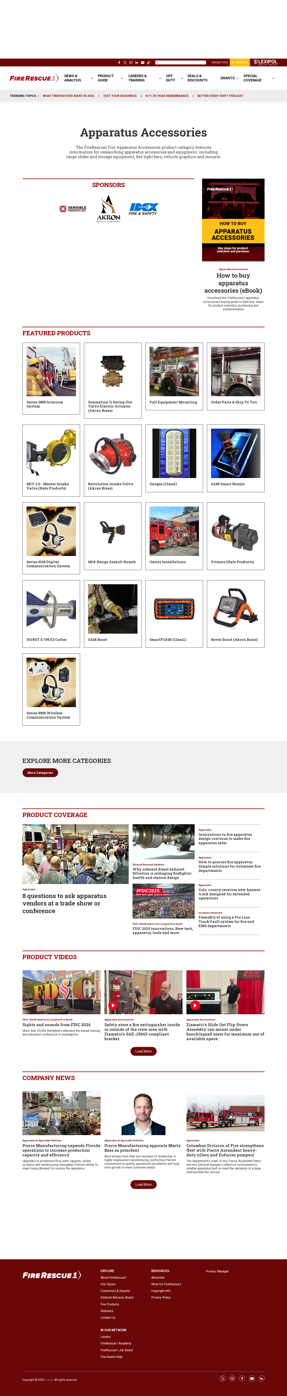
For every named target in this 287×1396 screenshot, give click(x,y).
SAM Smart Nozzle (227, 484)
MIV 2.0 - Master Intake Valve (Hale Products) (48, 486)
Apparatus (28, 889)
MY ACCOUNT (240, 62)
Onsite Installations (168, 561)
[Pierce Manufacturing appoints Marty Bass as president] (143, 1113)
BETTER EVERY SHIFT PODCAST (220, 96)
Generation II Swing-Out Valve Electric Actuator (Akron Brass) (110, 406)
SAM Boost (97, 639)
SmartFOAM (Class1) (168, 639)
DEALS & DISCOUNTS (198, 78)
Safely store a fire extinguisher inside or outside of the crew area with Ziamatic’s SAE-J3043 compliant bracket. (142, 1031)
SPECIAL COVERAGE (252, 78)
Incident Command (210, 912)
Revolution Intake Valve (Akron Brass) (110, 486)
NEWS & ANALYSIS (72, 78)
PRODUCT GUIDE (106, 78)
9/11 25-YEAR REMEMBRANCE (167, 96)
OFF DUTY (170, 78)
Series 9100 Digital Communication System (48, 563)
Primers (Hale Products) (232, 561)
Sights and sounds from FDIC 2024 (56, 1024)
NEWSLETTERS (220, 62)
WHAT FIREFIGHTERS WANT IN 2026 (68, 96)
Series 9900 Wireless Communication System (48, 715)
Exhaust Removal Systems (148, 864)
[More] (92, 78)
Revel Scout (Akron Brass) (234, 639)
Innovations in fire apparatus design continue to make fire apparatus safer (225, 838)
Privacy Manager (217, 1271)
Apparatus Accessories (233, 269)
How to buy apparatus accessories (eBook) (233, 282)
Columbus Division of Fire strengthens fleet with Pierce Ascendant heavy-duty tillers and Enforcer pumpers (225, 1150)
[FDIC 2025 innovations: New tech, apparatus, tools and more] (164, 901)
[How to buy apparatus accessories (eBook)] (233, 220)
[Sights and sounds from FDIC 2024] (61, 992)
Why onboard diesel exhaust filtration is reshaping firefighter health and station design (162, 873)
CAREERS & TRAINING (137, 78)
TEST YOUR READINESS (120, 96)
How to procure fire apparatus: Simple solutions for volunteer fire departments (230, 866)
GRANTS (227, 78)
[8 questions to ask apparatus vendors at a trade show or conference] (75, 854)
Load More (143, 1051)
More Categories (40, 773)
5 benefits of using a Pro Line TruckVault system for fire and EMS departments (226, 921)
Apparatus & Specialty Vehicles (42, 1140)
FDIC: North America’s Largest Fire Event (157, 923)
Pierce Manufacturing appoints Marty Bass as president (142, 1148)
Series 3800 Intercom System (45, 404)
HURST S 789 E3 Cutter (47, 639)
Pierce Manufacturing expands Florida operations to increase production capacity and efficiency (61, 1150)
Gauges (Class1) (163, 484)
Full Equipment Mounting (173, 402)
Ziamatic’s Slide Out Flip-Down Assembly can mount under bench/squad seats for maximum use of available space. (225, 1031)
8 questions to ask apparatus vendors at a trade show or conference (64, 903)
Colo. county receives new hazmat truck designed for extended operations (229, 893)
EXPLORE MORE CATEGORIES (66, 760)
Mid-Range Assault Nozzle (112, 561)
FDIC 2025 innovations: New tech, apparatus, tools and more (163, 930)
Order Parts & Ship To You (234, 402)
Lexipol (49, 1379)
